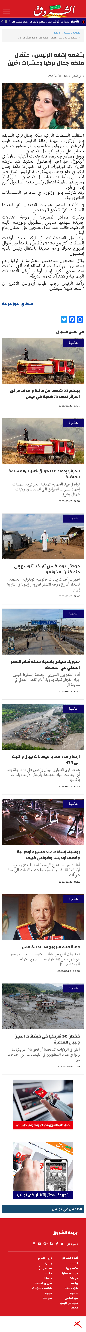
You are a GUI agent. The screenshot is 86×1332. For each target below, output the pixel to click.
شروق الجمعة (43, 1283)
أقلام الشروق (69, 1258)
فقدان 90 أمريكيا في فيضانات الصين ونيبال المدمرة (47, 1039)
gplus (45, 1243)
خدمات (48, 1278)
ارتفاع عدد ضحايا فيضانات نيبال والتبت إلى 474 (46, 759)
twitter (62, 1243)
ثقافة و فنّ (45, 1268)
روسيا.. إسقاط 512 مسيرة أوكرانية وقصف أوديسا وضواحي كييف (48, 854)
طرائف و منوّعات (42, 1288)
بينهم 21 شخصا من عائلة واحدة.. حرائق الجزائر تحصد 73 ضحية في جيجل (45, 393)
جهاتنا (48, 1273)
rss (51, 1243)
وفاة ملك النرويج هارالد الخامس (51, 947)
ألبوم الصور (45, 1258)
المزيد (6, 12)
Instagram (34, 1243)
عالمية (57, 33)
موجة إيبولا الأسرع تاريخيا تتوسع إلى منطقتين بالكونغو (47, 569)
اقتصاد (74, 1263)
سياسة (47, 1298)
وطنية (48, 1263)
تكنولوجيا (72, 1268)
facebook (56, 1243)
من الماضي (71, 1298)
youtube (39, 1243)
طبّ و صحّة (71, 1288)
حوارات (74, 1278)
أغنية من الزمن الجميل (69, 1305)
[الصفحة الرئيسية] (54, 9)
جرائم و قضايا (70, 1273)
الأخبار (75, 22)
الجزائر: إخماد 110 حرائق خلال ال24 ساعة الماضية (44, 474)
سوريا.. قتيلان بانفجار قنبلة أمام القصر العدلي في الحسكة (45, 664)
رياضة (74, 1283)
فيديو (48, 1293)
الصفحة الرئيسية (72, 33)
